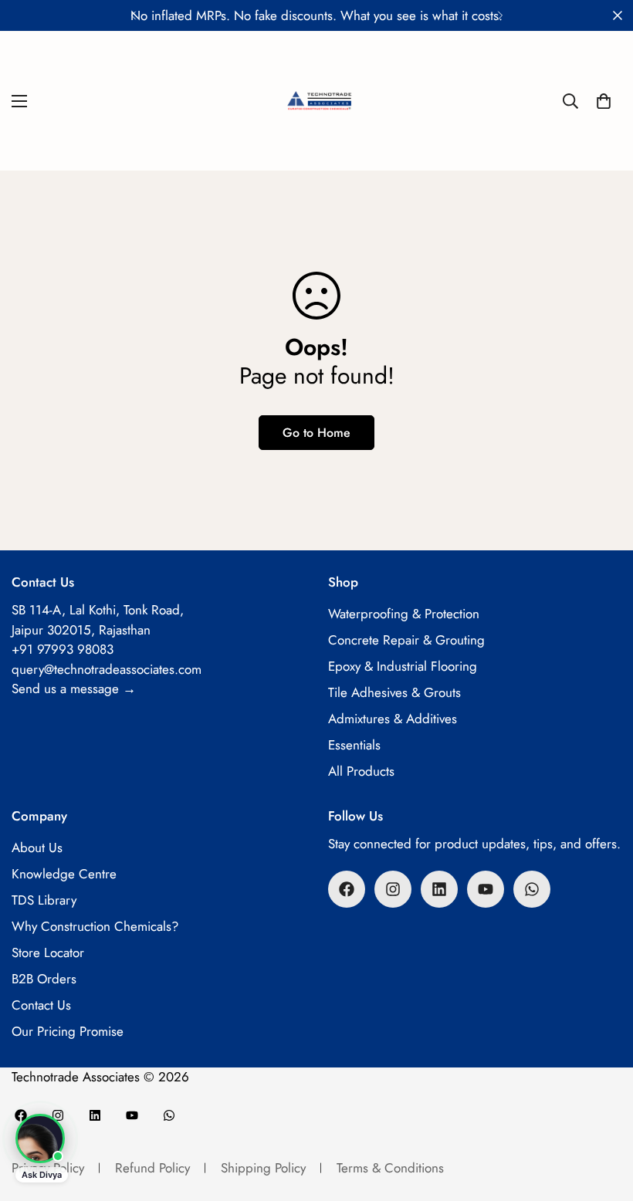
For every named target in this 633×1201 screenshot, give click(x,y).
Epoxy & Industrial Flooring (402, 666)
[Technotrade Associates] (316, 101)
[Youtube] (485, 889)
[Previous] (133, 15)
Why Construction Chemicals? (95, 926)
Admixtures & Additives (392, 718)
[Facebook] (346, 889)
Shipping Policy (263, 1168)
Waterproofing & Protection (403, 613)
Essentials (354, 745)
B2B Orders (44, 978)
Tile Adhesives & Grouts (394, 692)
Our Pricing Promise (68, 1031)
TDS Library (44, 900)
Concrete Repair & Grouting (406, 640)
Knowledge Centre (64, 873)
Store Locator (48, 952)
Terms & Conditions (390, 1168)
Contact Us (41, 1005)
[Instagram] (392, 889)
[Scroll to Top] (603, 1117)
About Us (37, 847)
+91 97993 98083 (62, 649)
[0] (603, 101)
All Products (361, 771)
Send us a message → (74, 688)
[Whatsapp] (531, 889)
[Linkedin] (439, 889)
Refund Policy (152, 1168)
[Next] (499, 15)
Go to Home (316, 432)
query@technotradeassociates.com (106, 669)
